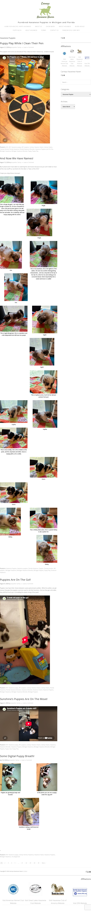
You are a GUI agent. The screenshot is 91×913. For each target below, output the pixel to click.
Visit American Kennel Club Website (64, 62)
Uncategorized (16, 857)
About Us (38, 26)
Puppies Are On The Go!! (15, 579)
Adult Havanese (31, 30)
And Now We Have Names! (16, 158)
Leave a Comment (28, 47)
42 (26, 863)
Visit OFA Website (87, 64)
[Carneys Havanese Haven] (45, 17)
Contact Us (54, 30)
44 (34, 863)
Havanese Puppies (40, 149)
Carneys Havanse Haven (36, 147)
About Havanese (65, 26)
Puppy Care (8, 749)
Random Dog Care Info (71, 30)
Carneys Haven (48, 147)
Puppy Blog (17, 30)
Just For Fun (49, 149)
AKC (7, 147)
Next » (44, 863)
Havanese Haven (37, 690)
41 (22, 863)
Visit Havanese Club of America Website (80, 61)
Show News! (50, 26)
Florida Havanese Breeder (27, 149)
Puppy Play (35, 151)
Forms (43, 30)
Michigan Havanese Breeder (19, 151)
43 (30, 863)
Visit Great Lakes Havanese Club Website (72, 61)
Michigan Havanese (5, 151)
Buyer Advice (80, 26)
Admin (25, 871)
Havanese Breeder (27, 690)
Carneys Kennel (4, 149)
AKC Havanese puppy (15, 147)
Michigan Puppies (39, 570)
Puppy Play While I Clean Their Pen (21, 43)
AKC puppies (25, 147)
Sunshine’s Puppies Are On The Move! (23, 699)
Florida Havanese (14, 149)
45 (38, 863)
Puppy (30, 151)
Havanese (53, 745)
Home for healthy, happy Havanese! (18, 26)
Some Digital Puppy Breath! (17, 756)
